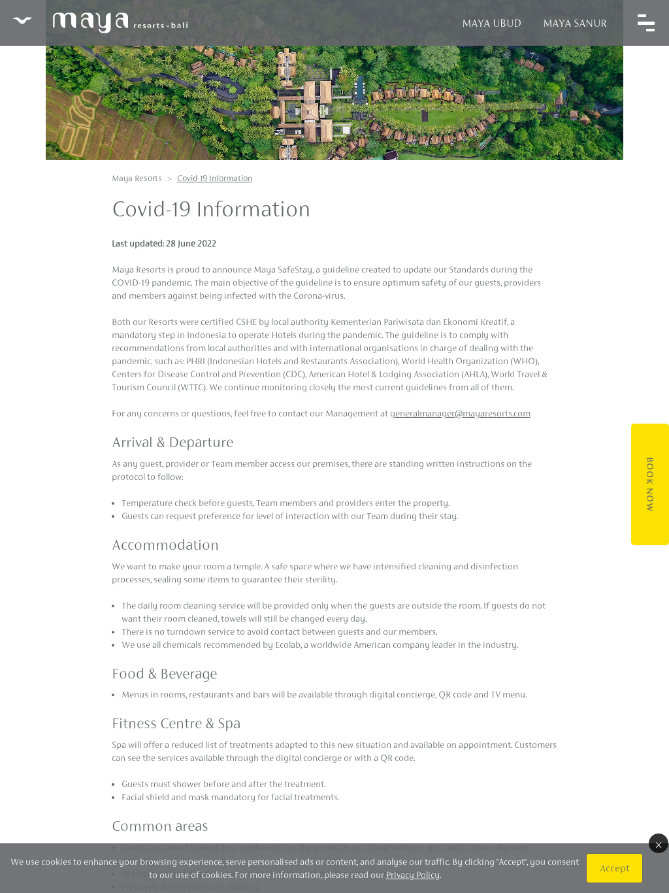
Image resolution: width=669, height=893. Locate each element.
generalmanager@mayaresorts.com (460, 413)
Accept (614, 867)
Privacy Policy (413, 874)
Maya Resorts (137, 178)
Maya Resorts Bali (100, 23)
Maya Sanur (575, 22)
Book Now (650, 484)
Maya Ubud (491, 22)
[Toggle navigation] (646, 23)
